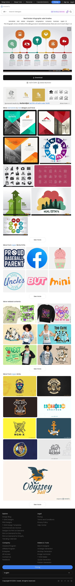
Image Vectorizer (44, 554)
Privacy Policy (43, 522)
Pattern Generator (44, 562)
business (56, 21)
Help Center (42, 525)
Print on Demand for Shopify (13, 536)
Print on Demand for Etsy (11, 533)
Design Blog (6, 517)
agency (63, 21)
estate (23, 21)
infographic (30, 21)
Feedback (6, 560)
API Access (6, 554)
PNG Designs (7, 522)
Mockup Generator (45, 551)
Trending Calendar (9, 539)
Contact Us (6, 557)
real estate (12, 21)
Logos (14, 245)
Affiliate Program (8, 549)
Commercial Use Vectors (11, 528)
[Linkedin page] (71, 581)
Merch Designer (43, 546)
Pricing (40, 517)
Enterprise (6, 551)
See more (37, 240)
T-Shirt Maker (42, 557)
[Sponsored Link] (11, 95)
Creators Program (9, 546)
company (48, 21)
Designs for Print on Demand (13, 530)
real (18, 21)
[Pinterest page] (65, 581)
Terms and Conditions (46, 519)
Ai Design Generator (45, 549)
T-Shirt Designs (8, 519)
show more (64, 103)
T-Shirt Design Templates (11, 525)
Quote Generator (44, 560)
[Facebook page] (62, 581)
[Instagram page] (58, 581)
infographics (40, 21)
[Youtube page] (68, 581)
